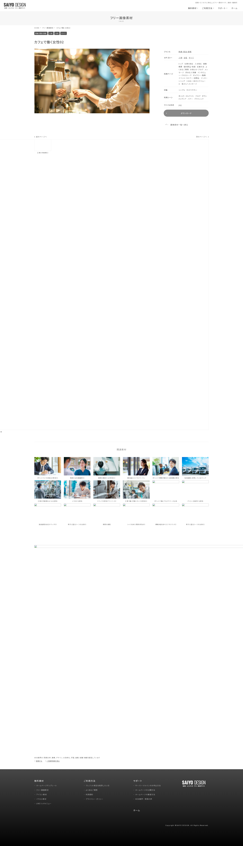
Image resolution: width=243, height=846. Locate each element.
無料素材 (192, 8)
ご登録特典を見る (53, 761)
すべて (191, 57)
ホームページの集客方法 (145, 794)
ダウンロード (186, 113)
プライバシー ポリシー (94, 799)
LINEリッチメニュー (43, 803)
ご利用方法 (207, 8)
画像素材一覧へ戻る (179, 125)
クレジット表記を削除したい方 (98, 785)
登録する (39, 761)
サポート (222, 8)
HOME (36, 28)
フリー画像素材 (47, 28)
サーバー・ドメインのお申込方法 (148, 785)
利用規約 (89, 794)
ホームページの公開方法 (145, 790)
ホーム (234, 8)
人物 (180, 57)
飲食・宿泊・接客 (185, 51)
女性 (185, 57)
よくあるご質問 (91, 790)
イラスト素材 (41, 799)
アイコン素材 (41, 794)
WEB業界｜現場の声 (143, 799)
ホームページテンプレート (46, 785)
